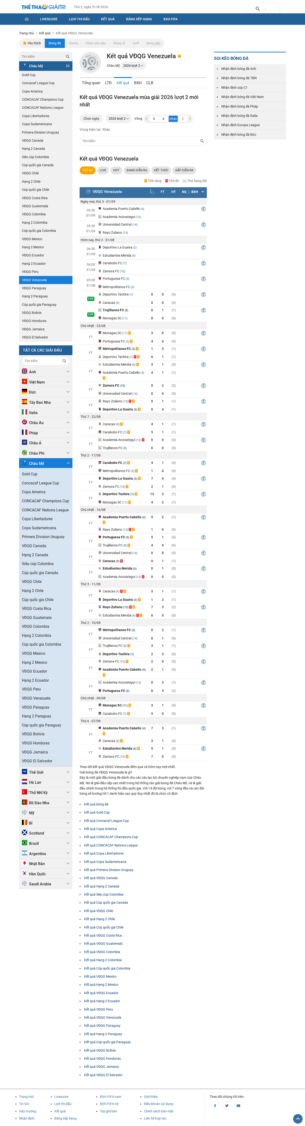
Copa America (32, 91)
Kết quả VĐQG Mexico (100, 976)
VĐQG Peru (30, 272)
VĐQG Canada (32, 140)
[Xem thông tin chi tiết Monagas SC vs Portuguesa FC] (203, 334)
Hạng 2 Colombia (34, 222)
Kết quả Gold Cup (97, 812)
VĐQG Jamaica (33, 329)
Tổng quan (91, 83)
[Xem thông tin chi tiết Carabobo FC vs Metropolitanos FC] (203, 464)
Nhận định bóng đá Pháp (239, 106)
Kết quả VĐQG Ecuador (101, 993)
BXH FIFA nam (110, 1097)
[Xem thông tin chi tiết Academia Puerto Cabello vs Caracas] (203, 729)
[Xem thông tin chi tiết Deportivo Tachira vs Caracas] (203, 295)
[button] (190, 119)
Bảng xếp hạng (139, 19)
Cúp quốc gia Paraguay (39, 304)
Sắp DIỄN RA (184, 170)
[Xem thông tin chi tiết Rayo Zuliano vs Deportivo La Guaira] (203, 402)
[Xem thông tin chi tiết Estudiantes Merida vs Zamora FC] (203, 749)
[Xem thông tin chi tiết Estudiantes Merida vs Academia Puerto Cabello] (203, 365)
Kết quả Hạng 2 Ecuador (102, 1001)
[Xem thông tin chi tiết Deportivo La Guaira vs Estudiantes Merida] (203, 248)
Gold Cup (29, 75)
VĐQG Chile (30, 173)
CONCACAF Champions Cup (43, 99)
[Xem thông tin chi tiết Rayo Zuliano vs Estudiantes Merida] (203, 608)
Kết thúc (161, 170)
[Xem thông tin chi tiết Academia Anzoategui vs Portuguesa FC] (203, 683)
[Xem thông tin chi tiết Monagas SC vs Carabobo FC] (203, 706)
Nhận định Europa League (240, 125)
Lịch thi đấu (79, 19)
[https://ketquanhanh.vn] (43, 7)
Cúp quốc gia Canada (38, 165)
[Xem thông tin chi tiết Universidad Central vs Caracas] (203, 554)
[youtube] (238, 1105)
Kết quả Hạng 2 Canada (101, 886)
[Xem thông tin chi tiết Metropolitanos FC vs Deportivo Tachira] (203, 350)
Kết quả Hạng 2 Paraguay (103, 1034)
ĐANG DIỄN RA (137, 170)
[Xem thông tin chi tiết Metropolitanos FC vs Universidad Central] (203, 631)
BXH (138, 83)
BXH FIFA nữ (109, 1104)
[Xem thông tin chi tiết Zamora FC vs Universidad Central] (203, 386)
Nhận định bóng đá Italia (239, 116)
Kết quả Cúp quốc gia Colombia (107, 968)
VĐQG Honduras (34, 321)
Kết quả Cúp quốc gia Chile (103, 927)
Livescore (48, 19)
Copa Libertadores (35, 116)
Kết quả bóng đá (96, 804)
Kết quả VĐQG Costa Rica (103, 935)
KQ (184, 192)
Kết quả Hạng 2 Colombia (103, 960)
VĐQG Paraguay (34, 288)
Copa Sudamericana (37, 124)
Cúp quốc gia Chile (35, 190)
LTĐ (108, 83)
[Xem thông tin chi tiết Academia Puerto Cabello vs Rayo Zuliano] (203, 518)
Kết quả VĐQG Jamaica (101, 1067)
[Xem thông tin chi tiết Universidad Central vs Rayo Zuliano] (203, 225)
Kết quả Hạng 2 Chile (99, 919)
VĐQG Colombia (34, 214)
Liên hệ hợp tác (155, 1118)
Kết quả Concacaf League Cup (106, 821)
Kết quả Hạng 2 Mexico (101, 984)
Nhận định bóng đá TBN (239, 78)
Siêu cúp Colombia (35, 157)
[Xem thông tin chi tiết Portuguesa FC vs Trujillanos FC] (203, 538)
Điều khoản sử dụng (158, 1104)
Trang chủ (26, 1097)
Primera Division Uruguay (40, 132)
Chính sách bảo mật (158, 1111)
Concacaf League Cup (38, 83)
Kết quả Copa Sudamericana (105, 862)
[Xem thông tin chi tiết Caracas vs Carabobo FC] (203, 425)
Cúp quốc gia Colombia (39, 231)
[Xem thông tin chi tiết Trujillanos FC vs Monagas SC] (203, 311)
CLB (149, 83)
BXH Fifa (170, 19)
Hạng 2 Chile (31, 181)
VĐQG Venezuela (34, 280)
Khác (173, 119)
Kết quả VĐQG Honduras (102, 1058)
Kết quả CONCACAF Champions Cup (111, 837)
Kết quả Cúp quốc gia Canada (106, 902)
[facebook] (215, 1105)
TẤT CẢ (87, 170)
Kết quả (108, 19)
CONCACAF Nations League (42, 107)
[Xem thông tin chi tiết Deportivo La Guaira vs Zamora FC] (203, 479)
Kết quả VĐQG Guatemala (103, 943)
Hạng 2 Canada (33, 148)
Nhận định (26, 1118)
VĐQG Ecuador (33, 255)
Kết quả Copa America (100, 829)
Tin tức (24, 1104)
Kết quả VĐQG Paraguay (102, 1025)
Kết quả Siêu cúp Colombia (103, 894)
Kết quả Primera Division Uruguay (108, 870)
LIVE (103, 170)
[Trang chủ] (26, 19)
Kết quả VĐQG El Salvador (103, 1075)
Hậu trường (27, 1111)
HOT (116, 170)
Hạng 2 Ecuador (34, 263)
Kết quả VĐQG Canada (101, 878)
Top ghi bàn (108, 1111)
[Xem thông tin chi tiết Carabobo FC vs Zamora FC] (203, 264)
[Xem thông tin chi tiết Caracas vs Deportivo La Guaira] (203, 592)
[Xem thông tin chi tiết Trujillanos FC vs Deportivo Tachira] (203, 646)
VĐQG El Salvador (35, 337)
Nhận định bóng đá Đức (238, 134)
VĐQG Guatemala (35, 206)
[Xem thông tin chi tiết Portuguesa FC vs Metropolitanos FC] (203, 279)
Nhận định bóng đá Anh (238, 69)
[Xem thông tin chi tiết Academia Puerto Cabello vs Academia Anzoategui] (203, 210)
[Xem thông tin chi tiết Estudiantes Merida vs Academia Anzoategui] (203, 569)
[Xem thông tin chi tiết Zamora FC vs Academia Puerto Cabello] (203, 662)
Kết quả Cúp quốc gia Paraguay (107, 1042)
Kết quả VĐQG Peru (98, 1009)
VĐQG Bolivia (31, 313)
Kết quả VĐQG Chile (98, 911)
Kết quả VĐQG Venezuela (102, 1017)
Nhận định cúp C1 (234, 87)
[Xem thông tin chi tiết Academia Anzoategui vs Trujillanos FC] (203, 441)
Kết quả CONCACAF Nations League (111, 845)
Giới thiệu (151, 1097)
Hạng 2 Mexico (33, 247)
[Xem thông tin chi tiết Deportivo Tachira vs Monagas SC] (203, 495)
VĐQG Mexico (32, 239)
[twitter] (227, 1105)
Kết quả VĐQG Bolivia (100, 1050)
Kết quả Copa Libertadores (104, 853)
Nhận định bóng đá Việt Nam (242, 97)
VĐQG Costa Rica (35, 198)
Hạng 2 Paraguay (35, 296)
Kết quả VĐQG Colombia (102, 952)
